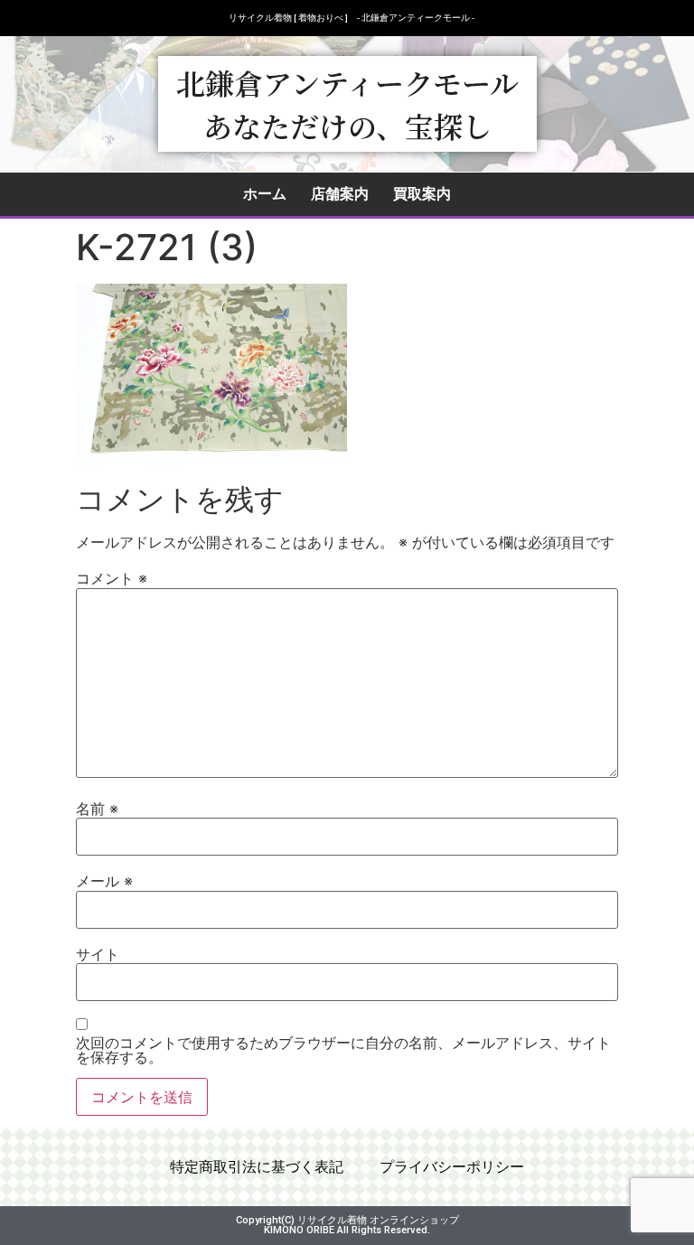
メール (104, 881)
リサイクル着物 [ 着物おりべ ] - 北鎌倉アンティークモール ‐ (351, 18)
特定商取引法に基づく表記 (256, 1166)
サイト (97, 954)
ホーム (264, 193)
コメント (111, 578)
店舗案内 (340, 193)
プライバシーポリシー (452, 1166)
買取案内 (422, 193)
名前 (97, 808)
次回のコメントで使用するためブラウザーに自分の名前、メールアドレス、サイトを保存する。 (343, 1049)
